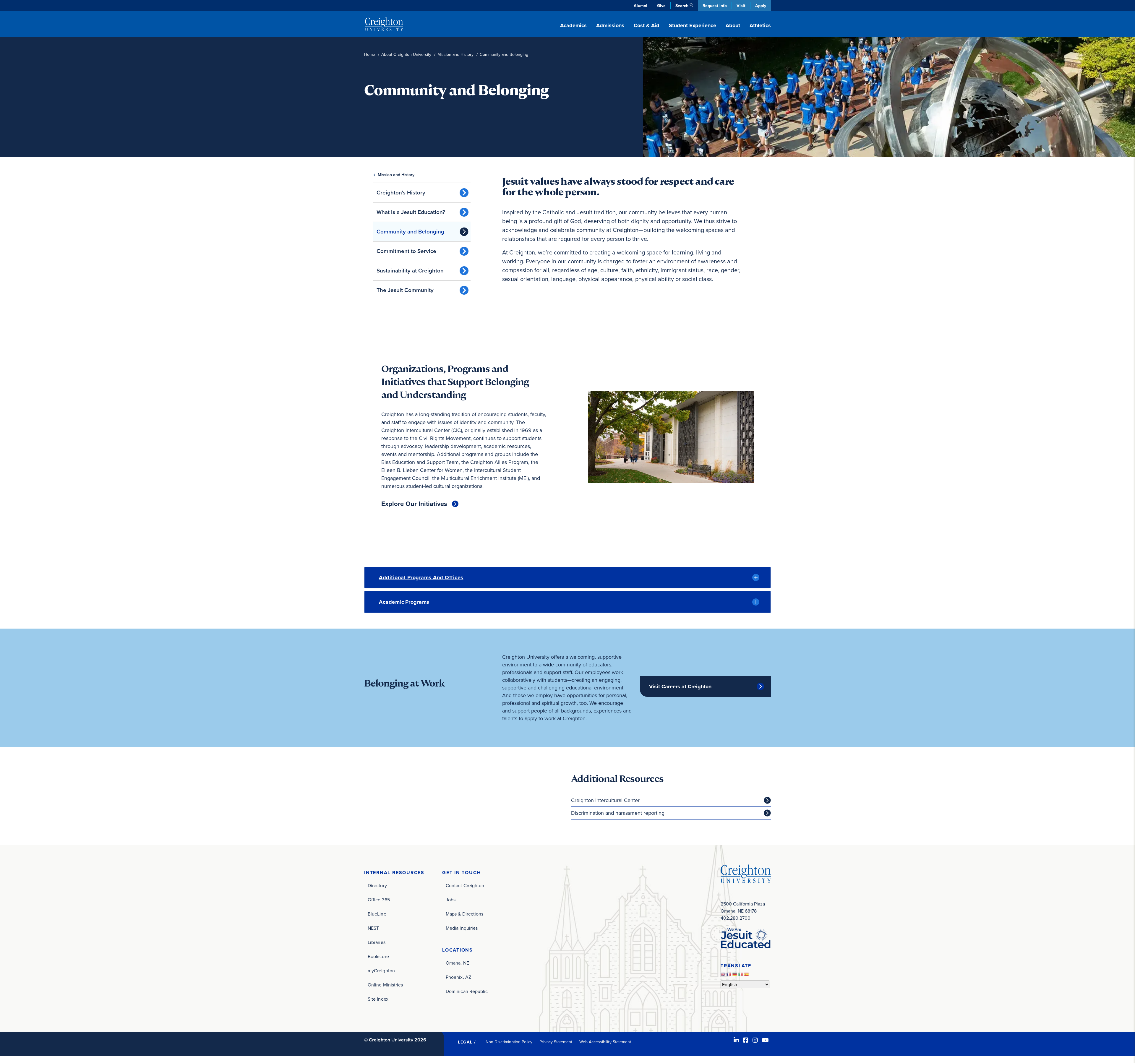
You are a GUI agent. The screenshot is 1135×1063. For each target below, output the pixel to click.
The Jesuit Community (405, 290)
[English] (724, 975)
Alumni (640, 6)
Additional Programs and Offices (421, 577)
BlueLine (377, 914)
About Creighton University (406, 54)
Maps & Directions (464, 914)
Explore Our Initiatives (414, 504)
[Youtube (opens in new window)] (765, 1040)
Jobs (450, 899)
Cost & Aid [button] (646, 25)
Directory (377, 885)
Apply (760, 6)
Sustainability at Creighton (410, 270)
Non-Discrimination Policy (509, 1042)
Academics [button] (573, 25)
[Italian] (741, 975)
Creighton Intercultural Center (605, 800)
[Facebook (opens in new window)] (745, 1040)
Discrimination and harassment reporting (617, 813)
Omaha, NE (457, 963)
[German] (735, 975)
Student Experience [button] (692, 25)
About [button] (733, 25)
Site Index (378, 999)
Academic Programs (404, 602)
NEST (373, 928)
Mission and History (455, 54)
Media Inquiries (462, 928)
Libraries (376, 942)
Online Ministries (385, 984)
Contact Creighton (465, 885)
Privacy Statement (555, 1042)
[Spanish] (747, 975)
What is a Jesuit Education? (411, 212)
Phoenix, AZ (458, 977)
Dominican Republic (467, 991)
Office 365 (379, 899)
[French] (729, 975)
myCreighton (381, 970)
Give (661, 6)
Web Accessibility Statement (605, 1042)
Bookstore (378, 956)
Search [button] (681, 6)
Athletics (760, 25)
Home (369, 54)
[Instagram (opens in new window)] (755, 1040)
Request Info (715, 6)
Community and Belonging (410, 231)
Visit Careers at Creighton (680, 686)
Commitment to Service (406, 251)
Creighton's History (401, 192)
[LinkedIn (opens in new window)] (736, 1040)
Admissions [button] (610, 25)
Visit (741, 6)
